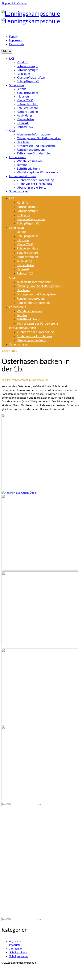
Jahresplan (16, 948)
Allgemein (38, 379)
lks (8, 379)
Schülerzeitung (18, 952)
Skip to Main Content (14, 3)
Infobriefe (15, 944)
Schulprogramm (18, 956)
